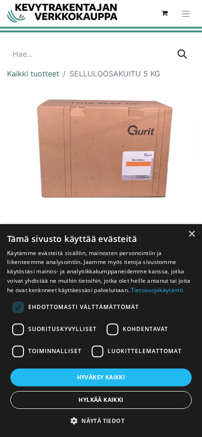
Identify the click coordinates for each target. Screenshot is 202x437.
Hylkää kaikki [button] (100, 400)
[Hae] (182, 54)
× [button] (191, 234)
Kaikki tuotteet (33, 73)
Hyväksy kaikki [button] (101, 377)
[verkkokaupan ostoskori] (164, 13)
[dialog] (101, 330)
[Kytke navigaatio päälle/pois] (186, 13)
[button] (101, 420)
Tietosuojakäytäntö (157, 290)
